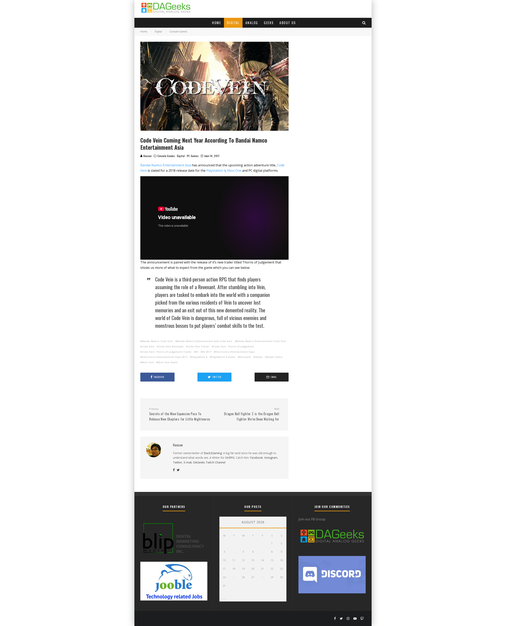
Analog (251, 22)
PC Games (193, 156)
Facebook (256, 457)
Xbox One (234, 170)
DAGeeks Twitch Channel (209, 462)
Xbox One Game (168, 362)
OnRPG (229, 457)
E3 (197, 351)
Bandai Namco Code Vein (157, 341)
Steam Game (274, 356)
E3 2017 (206, 351)
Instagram (270, 457)
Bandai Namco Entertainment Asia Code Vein (204, 341)
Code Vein (148, 346)
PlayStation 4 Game (223, 356)
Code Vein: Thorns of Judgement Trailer (167, 351)
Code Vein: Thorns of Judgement (233, 346)
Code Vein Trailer (199, 346)
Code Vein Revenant (171, 346)
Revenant (245, 356)
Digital (233, 22)
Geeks (269, 22)
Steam (259, 356)
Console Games (166, 156)
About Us (287, 22)
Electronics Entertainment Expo (235, 351)
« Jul (222, 599)
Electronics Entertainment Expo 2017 (165, 356)
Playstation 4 (216, 170)
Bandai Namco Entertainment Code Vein (261, 341)
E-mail (188, 462)
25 (233, 577)
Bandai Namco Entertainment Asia (165, 165)
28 (262, 577)
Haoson (147, 156)
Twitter (177, 462)
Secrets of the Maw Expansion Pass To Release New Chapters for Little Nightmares (179, 414)
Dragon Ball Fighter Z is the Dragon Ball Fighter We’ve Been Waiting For (251, 414)
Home (216, 22)
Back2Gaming (213, 453)
